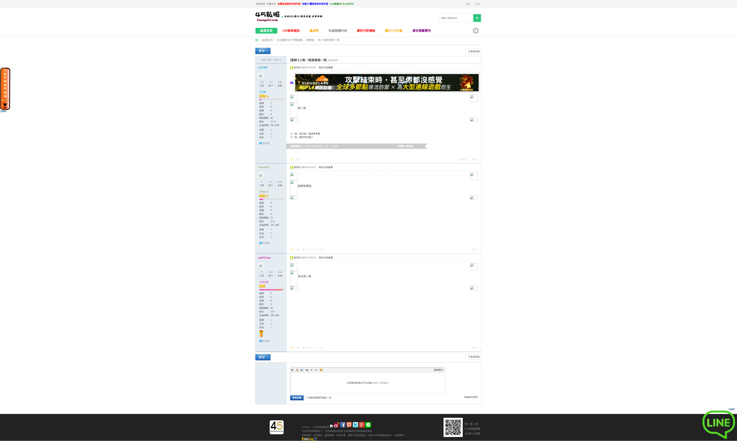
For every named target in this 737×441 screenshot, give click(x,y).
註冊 (477, 4)
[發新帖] (263, 51)
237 (271, 82)
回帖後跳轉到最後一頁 (319, 397)
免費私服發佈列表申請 (289, 3)
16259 (273, 121)
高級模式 (438, 369)
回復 (297, 159)
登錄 (375, 383)
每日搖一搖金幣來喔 (309, 133)
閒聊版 (310, 40)
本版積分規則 (471, 397)
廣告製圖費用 (421, 30)
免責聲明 (398, 435)
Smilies (321, 370)
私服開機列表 (338, 30)
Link (307, 370)
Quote (311, 370)
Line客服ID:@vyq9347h (342, 3)
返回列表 (475, 51)
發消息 (266, 143)
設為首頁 (260, 3)
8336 (272, 221)
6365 (280, 272)
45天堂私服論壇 (256, 40)
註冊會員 (383, 383)
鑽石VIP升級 (394, 30)
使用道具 (462, 159)
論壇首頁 (266, 30)
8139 (280, 182)
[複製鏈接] (332, 60)
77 (262, 272)
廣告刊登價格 (366, 30)
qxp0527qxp (264, 257)
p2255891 (263, 67)
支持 (309, 249)
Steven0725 (263, 167)
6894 (272, 311)
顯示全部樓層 (326, 67)
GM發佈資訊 (291, 30)
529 (271, 272)
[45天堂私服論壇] (293, 21)
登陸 (468, 4)
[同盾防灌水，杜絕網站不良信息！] (331, 427)
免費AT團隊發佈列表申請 (315, 3)
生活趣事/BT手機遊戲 (289, 40)
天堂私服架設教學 (332, 431)
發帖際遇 (295, 146)
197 (271, 182)
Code (316, 370)
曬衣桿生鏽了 (306, 137)
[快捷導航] (475, 30)
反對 (321, 249)
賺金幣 (314, 30)
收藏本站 (271, 3)
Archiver (306, 427)
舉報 (474, 159)
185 (262, 82)
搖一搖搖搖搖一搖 (329, 40)
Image (302, 370)
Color (297, 370)
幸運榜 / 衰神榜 (405, 146)
